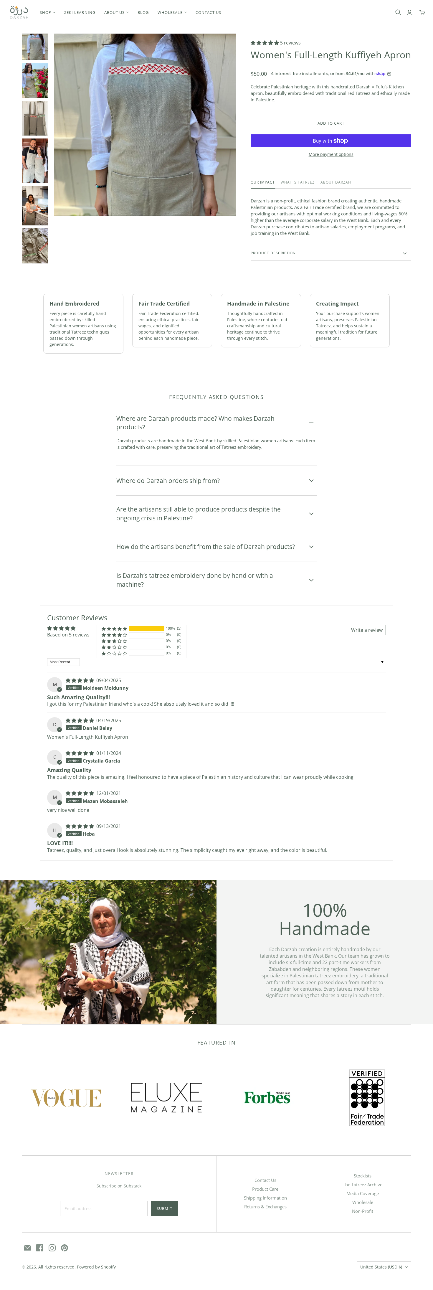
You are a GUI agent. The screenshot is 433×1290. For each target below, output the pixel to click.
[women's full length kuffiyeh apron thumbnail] (35, 80)
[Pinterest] (64, 1247)
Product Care (265, 1189)
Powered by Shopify (96, 1267)
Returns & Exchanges (265, 1207)
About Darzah (335, 182)
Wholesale (362, 1202)
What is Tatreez (298, 182)
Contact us (208, 12)
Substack (132, 1186)
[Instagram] (52, 1247)
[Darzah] (19, 12)
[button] (265, 42)
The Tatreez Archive (362, 1184)
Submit (164, 1208)
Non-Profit (362, 1211)
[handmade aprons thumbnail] (35, 160)
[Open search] (398, 12)
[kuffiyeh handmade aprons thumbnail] (35, 205)
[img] (80, 680)
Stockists (362, 1176)
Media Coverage (362, 1193)
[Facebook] (39, 1247)
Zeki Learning (79, 12)
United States (381, 1267)
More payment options (331, 154)
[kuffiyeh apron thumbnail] (35, 118)
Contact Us (265, 1180)
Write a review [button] (367, 630)
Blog (143, 12)
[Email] (27, 1247)
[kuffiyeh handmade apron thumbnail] (35, 47)
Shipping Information (265, 1198)
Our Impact (263, 182)
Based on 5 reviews (68, 634)
